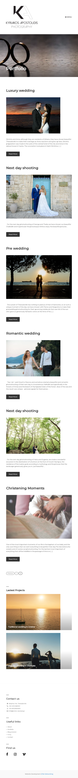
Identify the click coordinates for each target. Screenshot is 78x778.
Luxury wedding (20, 90)
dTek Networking (47, 774)
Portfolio (11, 729)
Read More (13, 154)
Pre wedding (17, 248)
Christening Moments (25, 488)
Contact (10, 737)
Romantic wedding (23, 333)
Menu (69, 17)
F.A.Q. (9, 734)
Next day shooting (22, 168)
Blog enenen (12, 732)
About (10, 727)
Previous (10, 573)
